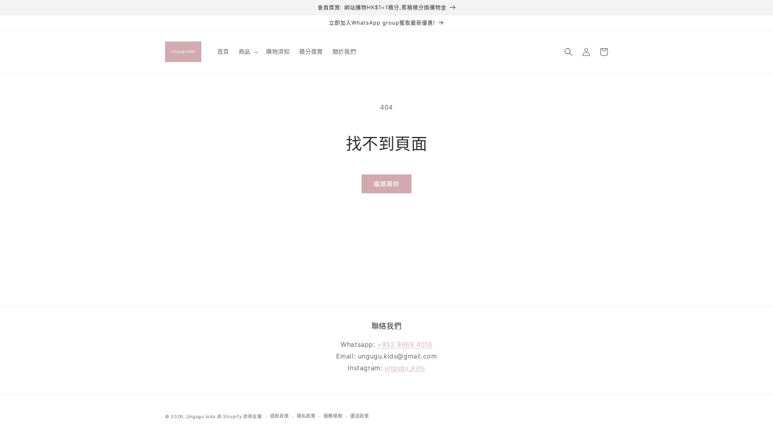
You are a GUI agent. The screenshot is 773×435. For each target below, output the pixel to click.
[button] (247, 51)
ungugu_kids (404, 368)
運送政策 (359, 416)
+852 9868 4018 (404, 344)
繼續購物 (386, 184)
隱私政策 (306, 416)
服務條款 (333, 416)
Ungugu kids (201, 416)
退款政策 (279, 416)
